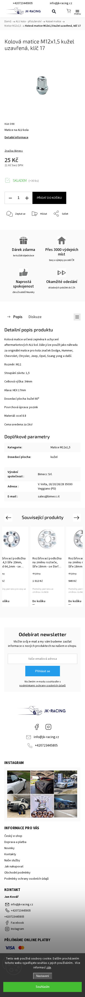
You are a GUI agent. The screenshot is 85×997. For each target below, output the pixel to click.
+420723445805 (46, 745)
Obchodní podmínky (17, 872)
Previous (9, 517)
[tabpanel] (47, 567)
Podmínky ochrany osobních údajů (26, 879)
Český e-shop (13, 836)
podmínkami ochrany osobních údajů (42, 685)
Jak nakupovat (13, 866)
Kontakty (10, 854)
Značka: (14, 151)
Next (77, 517)
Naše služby (12, 860)
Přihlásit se (42, 671)
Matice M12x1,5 (60, 447)
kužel (54, 457)
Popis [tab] (17, 317)
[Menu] (77, 11)
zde (48, 968)
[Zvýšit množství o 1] (26, 198)
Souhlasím (42, 987)
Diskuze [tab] (35, 317)
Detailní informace (16, 137)
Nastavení (42, 976)
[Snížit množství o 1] (10, 198)
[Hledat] (54, 11)
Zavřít (71, 225)
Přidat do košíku (49, 197)
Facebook (36, 727)
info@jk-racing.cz (46, 737)
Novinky (9, 848)
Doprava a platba (15, 842)
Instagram (48, 727)
